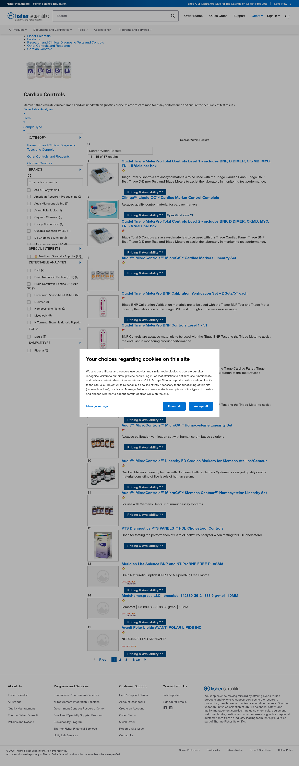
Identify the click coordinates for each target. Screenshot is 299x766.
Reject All (174, 406)
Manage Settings (97, 406)
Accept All (201, 406)
